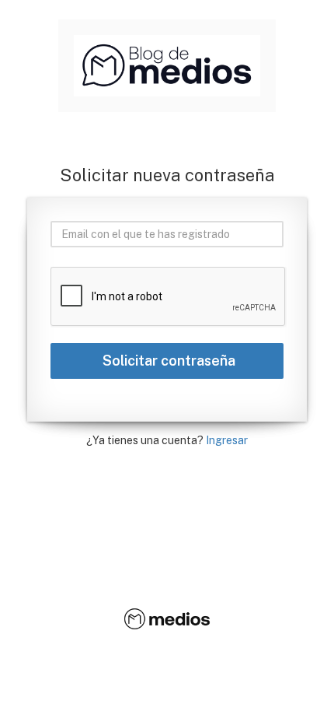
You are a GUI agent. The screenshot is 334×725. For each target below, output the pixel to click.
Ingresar (227, 440)
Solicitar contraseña (167, 360)
